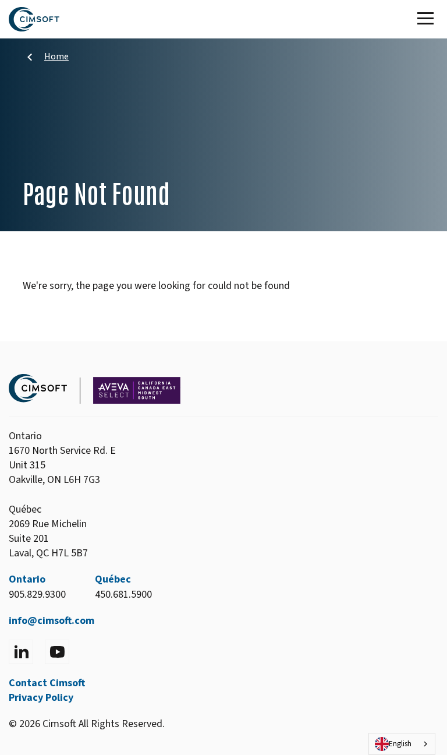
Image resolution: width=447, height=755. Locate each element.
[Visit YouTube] (57, 652)
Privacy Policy (41, 697)
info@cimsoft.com (51, 620)
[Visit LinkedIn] (21, 652)
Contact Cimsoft (47, 683)
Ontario (27, 579)
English (400, 744)
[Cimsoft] (34, 19)
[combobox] (401, 744)
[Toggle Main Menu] (427, 19)
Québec (113, 579)
